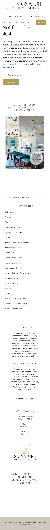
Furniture (9, 237)
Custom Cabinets (12, 227)
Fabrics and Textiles (13, 232)
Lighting (8, 293)
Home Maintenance (13, 257)
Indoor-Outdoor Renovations (18, 273)
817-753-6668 (25, 426)
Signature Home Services (25, 6)
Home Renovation (13, 263)
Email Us (25, 434)
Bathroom (9, 212)
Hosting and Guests (13, 268)
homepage (13, 47)
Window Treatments (13, 308)
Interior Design (11, 283)
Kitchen (8, 288)
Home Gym (10, 252)
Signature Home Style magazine (22, 59)
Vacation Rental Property (16, 303)
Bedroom (9, 217)
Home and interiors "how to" (17, 242)
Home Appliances (13, 247)
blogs (6, 57)
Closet (8, 222)
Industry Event (11, 278)
